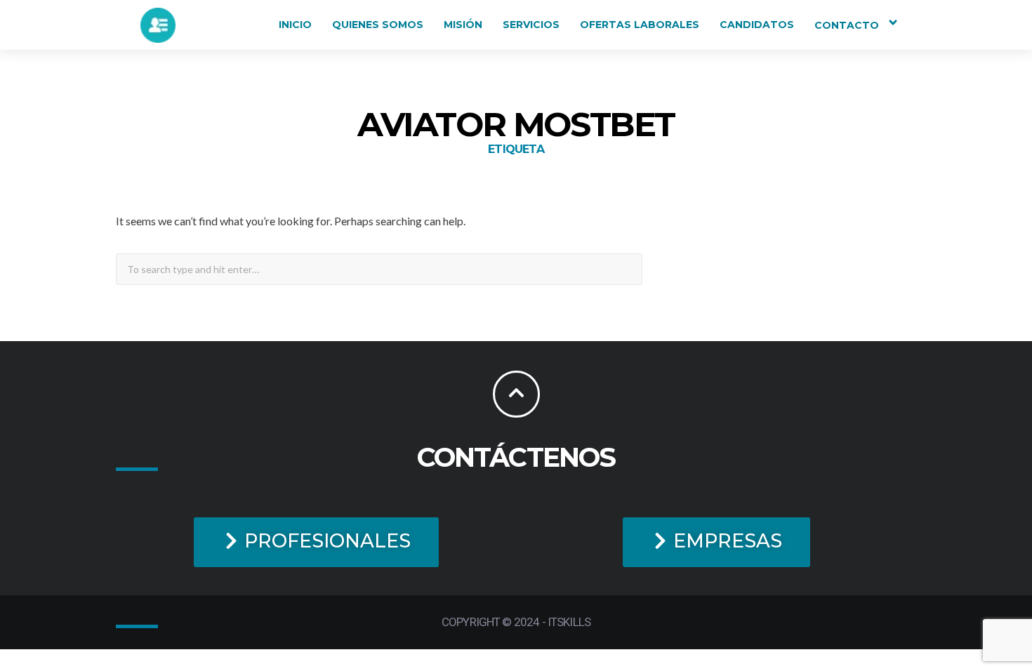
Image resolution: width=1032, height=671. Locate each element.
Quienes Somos (377, 24)
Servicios (531, 24)
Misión (463, 24)
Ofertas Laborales (639, 24)
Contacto (846, 25)
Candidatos (757, 24)
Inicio (295, 24)
